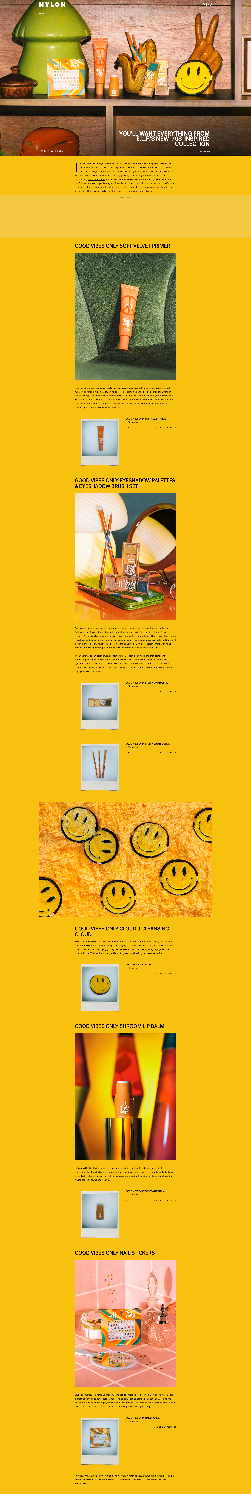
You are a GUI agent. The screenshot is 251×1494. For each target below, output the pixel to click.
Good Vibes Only (96, 179)
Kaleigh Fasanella (59, 151)
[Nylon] (52, 4)
